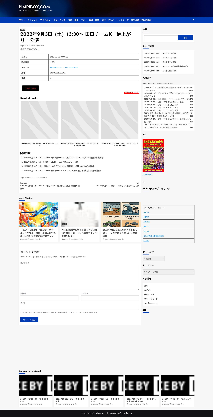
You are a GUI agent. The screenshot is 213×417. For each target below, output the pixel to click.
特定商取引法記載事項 (141, 20)
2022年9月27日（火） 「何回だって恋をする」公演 (118, 184)
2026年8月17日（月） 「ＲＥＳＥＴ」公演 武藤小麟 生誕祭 (166, 66)
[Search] (193, 20)
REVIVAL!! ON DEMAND (154, 236)
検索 (145, 29)
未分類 (23, 30)
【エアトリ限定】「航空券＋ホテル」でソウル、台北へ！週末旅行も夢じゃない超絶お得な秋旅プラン (38, 233)
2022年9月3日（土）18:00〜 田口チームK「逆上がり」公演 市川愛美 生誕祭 (50, 186)
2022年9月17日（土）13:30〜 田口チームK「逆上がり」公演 (51, 161)
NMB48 (147, 222)
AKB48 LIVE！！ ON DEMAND (64, 67)
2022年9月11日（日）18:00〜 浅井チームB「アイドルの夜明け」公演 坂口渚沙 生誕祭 (62, 170)
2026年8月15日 (176, 404)
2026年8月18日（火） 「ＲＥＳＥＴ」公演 (160, 62)
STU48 (146, 241)
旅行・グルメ (108, 20)
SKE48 (146, 217)
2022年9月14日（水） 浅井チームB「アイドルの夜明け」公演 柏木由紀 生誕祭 (59, 166)
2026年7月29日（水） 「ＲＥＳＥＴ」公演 (161, 107)
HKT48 (146, 226)
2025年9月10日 (34, 239)
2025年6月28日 (75, 239)
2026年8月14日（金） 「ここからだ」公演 (160, 70)
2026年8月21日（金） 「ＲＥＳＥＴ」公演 (160, 53)
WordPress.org (151, 303)
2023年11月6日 (35, 46)
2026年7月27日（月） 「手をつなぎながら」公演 (164, 102)
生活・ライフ (60, 20)
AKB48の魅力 (148, 174)
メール (84, 293)
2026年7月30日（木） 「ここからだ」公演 (161, 110)
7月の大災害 (107, 224)
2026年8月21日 (69, 404)
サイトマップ (123, 20)
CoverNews (115, 413)
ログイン (147, 290)
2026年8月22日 (34, 404)
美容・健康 (73, 20)
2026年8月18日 (140, 404)
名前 (23, 293)
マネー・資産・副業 (90, 20)
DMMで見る (30, 88)
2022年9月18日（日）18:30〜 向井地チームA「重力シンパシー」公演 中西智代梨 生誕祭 (64, 157)
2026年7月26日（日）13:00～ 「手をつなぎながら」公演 (167, 99)
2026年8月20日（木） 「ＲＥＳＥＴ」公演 (160, 57)
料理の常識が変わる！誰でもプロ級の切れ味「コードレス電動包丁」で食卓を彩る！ (79, 233)
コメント (24, 263)
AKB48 (146, 212)
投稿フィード (149, 294)
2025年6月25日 (116, 239)
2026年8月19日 (105, 404)
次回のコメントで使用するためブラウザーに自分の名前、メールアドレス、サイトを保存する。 (61, 312)
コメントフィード (151, 299)
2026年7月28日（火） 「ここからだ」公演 (161, 104)
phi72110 (25, 46)
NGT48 (146, 231)
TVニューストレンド (28, 20)
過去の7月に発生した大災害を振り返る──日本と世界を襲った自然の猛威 (120, 233)
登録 (146, 286)
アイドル (44, 20)
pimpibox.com (34, 7)
